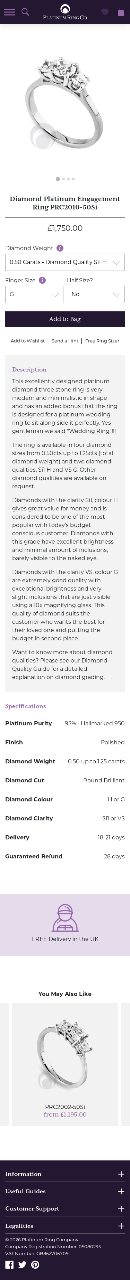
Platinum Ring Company (50, 1239)
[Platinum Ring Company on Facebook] (9, 1264)
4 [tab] (73, 179)
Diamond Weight (30, 248)
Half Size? (80, 280)
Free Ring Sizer (102, 340)
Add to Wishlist (28, 340)
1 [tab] (58, 179)
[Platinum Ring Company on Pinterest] (35, 1264)
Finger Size (21, 280)
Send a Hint (65, 340)
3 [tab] (68, 179)
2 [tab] (63, 179)
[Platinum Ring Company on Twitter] (22, 1264)
